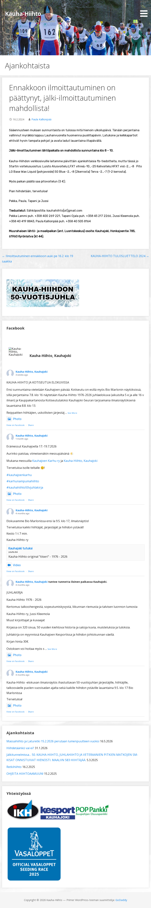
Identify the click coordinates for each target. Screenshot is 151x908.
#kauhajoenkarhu (19, 475)
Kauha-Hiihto (23, 14)
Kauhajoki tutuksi (20, 548)
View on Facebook (15, 425)
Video (17, 565)
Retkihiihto (14, 767)
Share (31, 425)
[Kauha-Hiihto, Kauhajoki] (17, 351)
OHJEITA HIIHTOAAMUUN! (24, 774)
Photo (17, 419)
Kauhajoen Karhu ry (46, 461)
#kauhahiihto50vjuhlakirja (24, 487)
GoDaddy (121, 900)
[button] (145, 9)
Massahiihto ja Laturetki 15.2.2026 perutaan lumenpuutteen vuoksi (52, 741)
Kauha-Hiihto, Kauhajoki (32, 371)
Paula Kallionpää (41, 119)
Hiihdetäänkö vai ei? (20, 748)
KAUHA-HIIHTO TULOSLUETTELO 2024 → (120, 256)
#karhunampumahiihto (22, 481)
